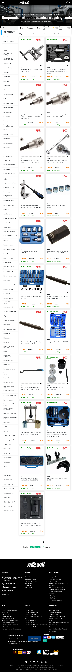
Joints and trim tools (9, 285)
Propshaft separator (10, 378)
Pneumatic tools (8, 360)
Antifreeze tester (9, 94)
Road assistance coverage (56, 587)
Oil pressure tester (9, 316)
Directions (7, 580)
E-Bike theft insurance (55, 579)
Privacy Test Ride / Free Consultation (36, 625)
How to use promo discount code (11, 629)
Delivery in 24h (46, 28)
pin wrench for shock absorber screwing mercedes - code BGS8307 (31, 206)
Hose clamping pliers (10, 249)
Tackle (5, 466)
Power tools (7, 364)
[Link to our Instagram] (26, 662)
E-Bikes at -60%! (53, 614)
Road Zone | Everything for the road (59, 623)
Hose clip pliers (8, 254)
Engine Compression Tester (9, 174)
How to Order (5, 614)
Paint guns (7, 325)
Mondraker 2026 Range (55, 618)
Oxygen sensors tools (10, 320)
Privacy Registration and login (33, 616)
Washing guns (8, 506)
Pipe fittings (7, 342)
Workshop (20, 14)
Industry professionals (55, 592)
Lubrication (7, 294)
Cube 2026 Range (54, 610)
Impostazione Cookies (31, 627)
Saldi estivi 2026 (53, 625)
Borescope (7, 139)
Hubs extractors (8, 258)
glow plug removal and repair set (10, 236)
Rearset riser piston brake (9, 404)
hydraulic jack (7, 263)
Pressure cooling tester (8, 373)
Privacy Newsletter (30, 621)
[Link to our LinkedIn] (46, 662)
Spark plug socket (9, 440)
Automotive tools (29, 14)
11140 (5, 46)
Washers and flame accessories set (9, 502)
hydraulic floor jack (9, 41)
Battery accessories (9, 103)
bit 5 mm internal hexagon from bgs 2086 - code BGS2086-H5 (57, 297)
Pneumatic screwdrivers (7, 355)
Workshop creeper (9, 511)
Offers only (61, 28)
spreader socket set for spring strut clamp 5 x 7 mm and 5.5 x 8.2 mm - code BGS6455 (31, 117)
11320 (5, 50)
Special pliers (7, 449)
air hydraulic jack (8, 85)
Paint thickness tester (10, 329)
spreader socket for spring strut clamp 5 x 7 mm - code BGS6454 (30, 161)
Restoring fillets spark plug (10, 417)
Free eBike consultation (55, 600)
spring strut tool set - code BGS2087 (57, 342)
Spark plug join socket (10, 435)
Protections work (8, 382)
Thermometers (8, 475)
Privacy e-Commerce (31, 614)
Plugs (5, 351)
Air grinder (7, 81)
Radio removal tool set (9, 391)
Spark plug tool (8, 444)
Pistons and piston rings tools (9, 346)
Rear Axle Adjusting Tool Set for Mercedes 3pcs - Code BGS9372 (30, 388)
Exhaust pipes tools (9, 192)
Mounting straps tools (10, 311)
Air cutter (6, 72)
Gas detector (7, 223)
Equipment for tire (9, 187)
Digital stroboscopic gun (9, 165)
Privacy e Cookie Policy (31, 612)
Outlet (50, 621)
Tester (5, 471)
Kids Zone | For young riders (57, 616)
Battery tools (7, 116)
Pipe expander (8, 338)
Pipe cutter (7, 333)
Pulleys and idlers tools (9, 386)
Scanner (6, 431)
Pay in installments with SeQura (58, 590)
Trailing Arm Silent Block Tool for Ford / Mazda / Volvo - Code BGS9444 (31, 524)
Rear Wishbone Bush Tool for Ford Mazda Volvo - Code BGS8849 (31, 433)
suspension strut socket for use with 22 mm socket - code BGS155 (57, 252)
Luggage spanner (8, 298)
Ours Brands (28, 585)
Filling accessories (9, 201)
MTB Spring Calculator (55, 596)
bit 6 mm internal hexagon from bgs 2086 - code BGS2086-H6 (31, 343)
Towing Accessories (9, 484)
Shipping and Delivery (8, 618)
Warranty (51, 594)
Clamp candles (8, 156)
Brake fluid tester (9, 143)
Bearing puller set (9, 121)
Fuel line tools (8, 214)
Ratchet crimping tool (10, 396)
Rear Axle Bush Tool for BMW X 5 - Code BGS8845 (57, 388)
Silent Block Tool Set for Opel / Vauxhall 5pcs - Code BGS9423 (29, 479)
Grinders (6, 240)
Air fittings (7, 77)
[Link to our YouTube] (34, 662)
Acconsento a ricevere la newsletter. (23, 642)
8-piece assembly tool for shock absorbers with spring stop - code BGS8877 (57, 71)
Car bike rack (52, 631)
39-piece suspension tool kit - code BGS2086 (31, 297)
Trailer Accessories (9, 489)
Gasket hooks (7, 227)
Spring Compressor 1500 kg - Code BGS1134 (57, 479)
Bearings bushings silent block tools (9, 125)
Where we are (29, 583)
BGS (22, 67)
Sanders (6, 427)
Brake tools (7, 147)
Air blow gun (7, 63)
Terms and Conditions (8, 623)
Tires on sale (52, 627)
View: (55, 34)
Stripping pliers (8, 458)
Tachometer (7, 462)
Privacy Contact (29, 618)
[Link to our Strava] (38, 662)
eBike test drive (53, 581)
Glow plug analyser (9, 232)
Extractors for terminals (8, 196)
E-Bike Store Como (30, 579)
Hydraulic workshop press (9, 267)
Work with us (29, 587)
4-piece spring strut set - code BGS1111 (56, 206)
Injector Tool (7, 280)
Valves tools (7, 497)
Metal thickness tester (8, 302)
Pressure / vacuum (9, 369)
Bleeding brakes (8, 130)
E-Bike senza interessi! (55, 612)
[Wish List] (64, 2)
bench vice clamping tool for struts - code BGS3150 (31, 70)
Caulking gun (7, 152)
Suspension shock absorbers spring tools (48, 14)
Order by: (35, 34)
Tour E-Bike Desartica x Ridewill (58, 629)
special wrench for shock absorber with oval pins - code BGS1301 (57, 161)
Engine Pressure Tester (8, 178)
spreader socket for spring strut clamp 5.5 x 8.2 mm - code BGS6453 (57, 116)
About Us (27, 577)
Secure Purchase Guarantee (10, 625)
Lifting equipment (9, 289)
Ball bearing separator (10, 99)
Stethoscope (7, 453)
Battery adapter (8, 108)
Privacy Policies (29, 610)
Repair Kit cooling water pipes (8, 408)
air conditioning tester (10, 68)
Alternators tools (9, 90)
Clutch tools (7, 161)
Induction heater (8, 271)
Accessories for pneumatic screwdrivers (8, 54)
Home (13, 14)
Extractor (6, 37)
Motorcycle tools (8, 307)
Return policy (5, 627)
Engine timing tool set (10, 183)
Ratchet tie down (8, 400)
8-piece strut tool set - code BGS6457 (29, 252)
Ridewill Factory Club (31, 581)
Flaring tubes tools (9, 205)
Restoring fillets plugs (10, 413)
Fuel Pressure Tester (10, 218)
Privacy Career (29, 623)
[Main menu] (3, 2)
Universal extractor (9, 493)
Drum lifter (7, 170)
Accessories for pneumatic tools (8, 59)
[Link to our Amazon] (42, 662)
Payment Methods (7, 616)
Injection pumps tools (10, 276)
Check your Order (54, 577)
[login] (69, 2)
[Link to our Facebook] (30, 662)
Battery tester (8, 112)
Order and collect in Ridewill (10, 621)
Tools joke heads (8, 480)
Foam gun (6, 209)
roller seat (7, 422)
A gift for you (52, 598)
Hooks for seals (8, 245)
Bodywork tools (8, 134)
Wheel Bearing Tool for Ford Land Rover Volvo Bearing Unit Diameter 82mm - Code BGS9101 (57, 434)
